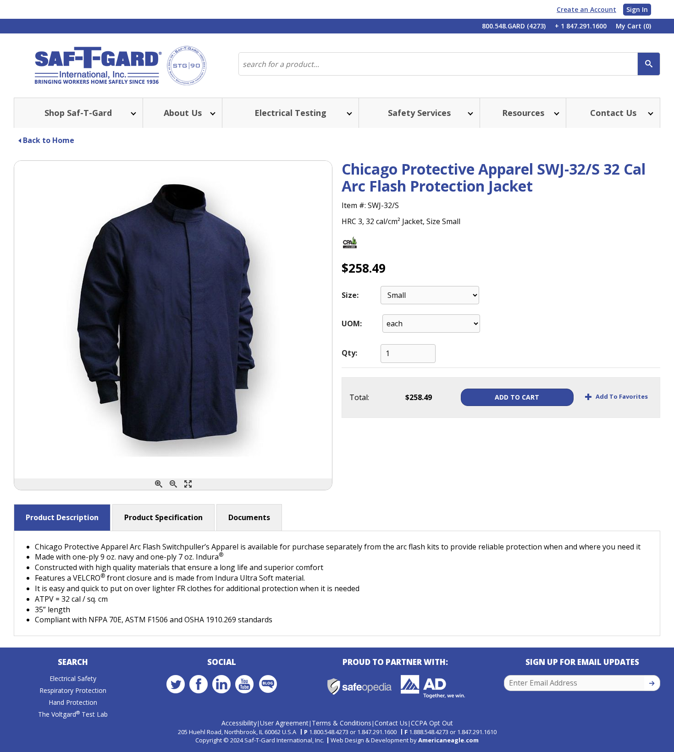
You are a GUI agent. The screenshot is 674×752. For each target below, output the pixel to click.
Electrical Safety (73, 678)
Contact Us (391, 723)
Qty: (349, 353)
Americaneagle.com (448, 740)
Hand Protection (73, 702)
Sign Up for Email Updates (582, 662)
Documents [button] (249, 517)
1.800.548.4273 (328, 732)
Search (73, 662)
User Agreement (284, 723)
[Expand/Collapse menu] (132, 113)
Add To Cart (517, 397)
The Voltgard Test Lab (73, 714)
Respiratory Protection (72, 690)
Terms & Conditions (341, 723)
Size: (350, 295)
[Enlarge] (188, 484)
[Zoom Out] (173, 484)
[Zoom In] (158, 484)
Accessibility (239, 723)
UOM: (352, 323)
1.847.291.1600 (377, 732)
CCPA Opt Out (432, 723)
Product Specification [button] (163, 517)
